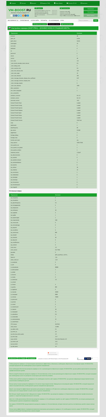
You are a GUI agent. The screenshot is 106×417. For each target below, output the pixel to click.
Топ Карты (44, 20)
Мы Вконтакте (12, 358)
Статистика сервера (67, 24)
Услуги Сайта (35, 20)
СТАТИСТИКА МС (24, 20)
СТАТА (62, 20)
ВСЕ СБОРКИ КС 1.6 (13, 20)
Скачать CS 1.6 (72, 3)
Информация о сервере (40, 24)
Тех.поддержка (31, 358)
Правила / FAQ (46, 3)
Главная (13, 3)
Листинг (23, 3)
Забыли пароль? (91, 15)
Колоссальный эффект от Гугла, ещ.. (43, 10)
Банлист (33, 3)
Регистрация (91, 12)
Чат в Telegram (22, 358)
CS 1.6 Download (54, 20)
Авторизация (91, 9)
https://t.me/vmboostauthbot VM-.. (42, 13)
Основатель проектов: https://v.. (41, 12)
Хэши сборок (59, 3)
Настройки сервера (54, 24)
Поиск (95, 20)
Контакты (84, 3)
